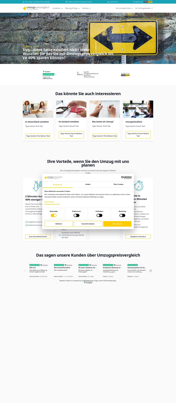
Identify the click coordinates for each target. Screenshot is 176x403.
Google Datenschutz (52, 204)
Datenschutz (49, 202)
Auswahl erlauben (88, 224)
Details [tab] (88, 184)
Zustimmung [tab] (57, 185)
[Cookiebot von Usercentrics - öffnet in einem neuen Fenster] (123, 177)
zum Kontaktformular (38, 236)
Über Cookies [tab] (118, 184)
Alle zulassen (117, 224)
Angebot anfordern (138, 236)
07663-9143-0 (114, 2)
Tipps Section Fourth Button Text (138, 134)
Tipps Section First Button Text (38, 136)
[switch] (76, 215)
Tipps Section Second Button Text (71, 134)
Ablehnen (58, 224)
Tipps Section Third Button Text (105, 136)
